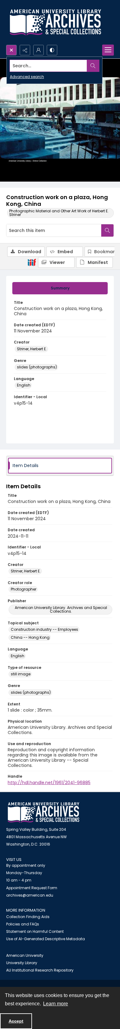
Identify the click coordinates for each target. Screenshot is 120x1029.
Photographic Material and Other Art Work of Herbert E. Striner (59, 212)
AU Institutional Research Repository (40, 970)
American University (24, 955)
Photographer (23, 589)
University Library (21, 962)
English (23, 385)
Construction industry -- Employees (44, 629)
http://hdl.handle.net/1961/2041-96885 (49, 783)
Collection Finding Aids (28, 916)
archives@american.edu (29, 895)
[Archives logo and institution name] (55, 22)
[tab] (60, 288)
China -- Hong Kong (30, 637)
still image (20, 674)
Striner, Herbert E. (32, 349)
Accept (16, 1021)
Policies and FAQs (22, 924)
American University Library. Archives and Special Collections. (61, 609)
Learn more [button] (55, 1003)
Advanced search (27, 76)
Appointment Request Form (31, 887)
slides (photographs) (37, 367)
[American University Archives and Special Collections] (43, 812)
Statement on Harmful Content (35, 931)
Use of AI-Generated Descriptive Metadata (45, 938)
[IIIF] (32, 262)
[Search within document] (107, 230)
